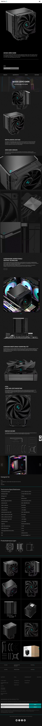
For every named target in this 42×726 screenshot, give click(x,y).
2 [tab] (18, 43)
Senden (35, 704)
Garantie (2, 685)
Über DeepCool (16, 680)
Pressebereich (27, 682)
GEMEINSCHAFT (28, 677)
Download (32, 664)
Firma (15, 677)
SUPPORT (3, 677)
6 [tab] (24, 43)
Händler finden (16, 684)
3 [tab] (20, 43)
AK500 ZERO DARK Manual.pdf (17, 665)
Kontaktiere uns (16, 682)
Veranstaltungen (27, 680)
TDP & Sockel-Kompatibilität (3, 689)
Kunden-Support (3, 680)
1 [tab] (17, 43)
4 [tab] (21, 43)
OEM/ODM (39, 677)
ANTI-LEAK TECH (3, 691)
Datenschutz (11, 712)
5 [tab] (23, 43)
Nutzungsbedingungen (4, 712)
